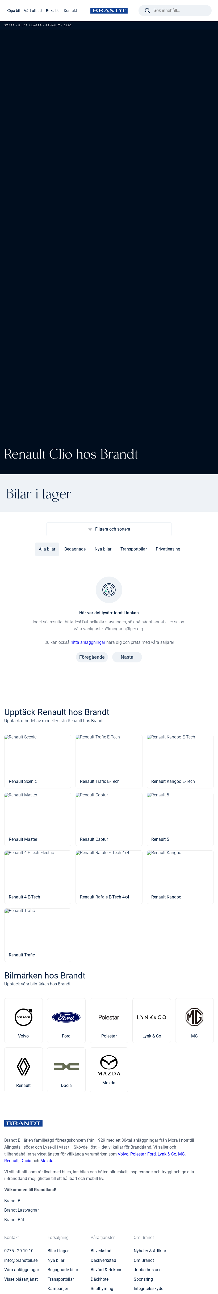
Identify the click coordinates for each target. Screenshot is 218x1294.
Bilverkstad (101, 1250)
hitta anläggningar (88, 642)
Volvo (123, 1154)
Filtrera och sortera (112, 529)
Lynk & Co (167, 1154)
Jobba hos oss (147, 1269)
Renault (52, 25)
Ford (151, 1154)
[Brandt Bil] (109, 11)
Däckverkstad (103, 1260)
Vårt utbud (33, 11)
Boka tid (53, 11)
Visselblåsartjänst (21, 1279)
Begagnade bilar (63, 1269)
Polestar (137, 1154)
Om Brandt (144, 1260)
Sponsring (143, 1279)
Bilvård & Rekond (107, 1269)
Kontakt (70, 11)
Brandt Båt (14, 1219)
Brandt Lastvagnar (21, 1210)
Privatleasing (168, 549)
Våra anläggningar (21, 1269)
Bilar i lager (30, 25)
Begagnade (75, 549)
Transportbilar (133, 549)
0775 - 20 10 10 (18, 1250)
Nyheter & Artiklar (150, 1250)
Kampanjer (58, 1288)
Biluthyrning (102, 1288)
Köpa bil (13, 11)
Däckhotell (101, 1279)
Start (9, 25)
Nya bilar (103, 549)
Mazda (46, 1160)
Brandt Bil (13, 1200)
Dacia (25, 1160)
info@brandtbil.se (20, 1260)
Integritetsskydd (149, 1288)
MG (181, 1154)
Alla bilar (47, 549)
